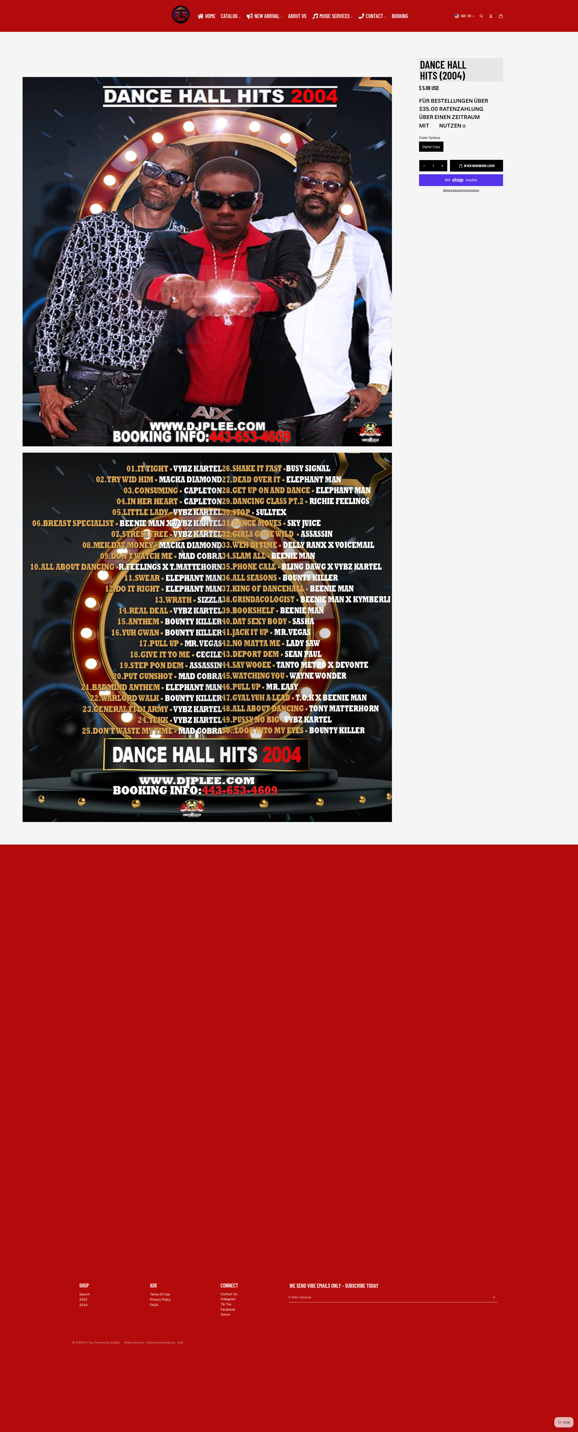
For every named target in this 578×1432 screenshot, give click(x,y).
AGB (180, 1342)
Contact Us (229, 1294)
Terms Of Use (160, 1294)
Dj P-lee (88, 1342)
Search (84, 1294)
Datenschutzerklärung (160, 1342)
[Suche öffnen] (481, 16)
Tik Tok (226, 1304)
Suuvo (225, 1314)
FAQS (154, 1305)
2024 (83, 1305)
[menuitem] (206, 16)
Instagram (228, 1299)
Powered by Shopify (107, 1342)
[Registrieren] (494, 1297)
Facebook (228, 1309)
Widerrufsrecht (134, 1342)
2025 (83, 1299)
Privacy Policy (160, 1299)
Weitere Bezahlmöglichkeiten (461, 190)
